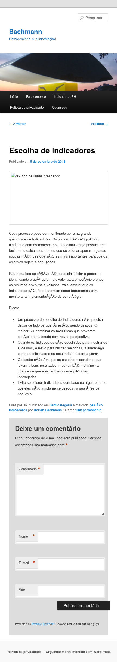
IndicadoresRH (65, 96)
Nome (27, 536)
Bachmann (25, 31)
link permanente (88, 409)
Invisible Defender (43, 624)
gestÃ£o (96, 405)
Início (14, 96)
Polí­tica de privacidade (27, 107)
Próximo (99, 123)
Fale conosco (36, 96)
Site (22, 589)
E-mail (27, 563)
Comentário (29, 469)
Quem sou (59, 107)
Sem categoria (61, 405)
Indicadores (18, 409)
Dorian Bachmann (48, 409)
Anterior (17, 123)
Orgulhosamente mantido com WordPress (78, 651)
